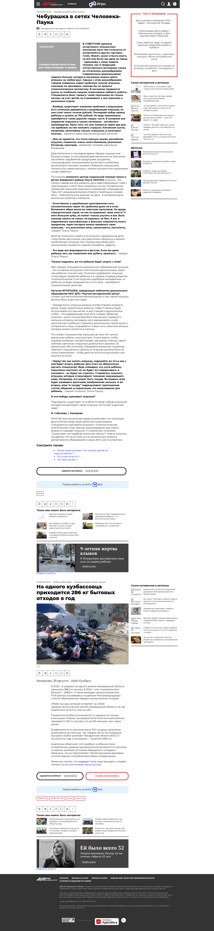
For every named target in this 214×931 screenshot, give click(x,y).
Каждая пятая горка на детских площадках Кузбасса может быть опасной (64, 535)
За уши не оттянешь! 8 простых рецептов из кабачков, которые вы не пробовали (160, 639)
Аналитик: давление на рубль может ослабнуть (159, 162)
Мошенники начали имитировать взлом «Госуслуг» (158, 153)
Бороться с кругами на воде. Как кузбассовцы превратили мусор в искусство (110, 830)
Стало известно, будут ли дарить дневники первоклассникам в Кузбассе (154, 45)
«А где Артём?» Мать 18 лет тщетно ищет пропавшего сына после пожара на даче (159, 108)
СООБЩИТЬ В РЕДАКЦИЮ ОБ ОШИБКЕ (75, 881)
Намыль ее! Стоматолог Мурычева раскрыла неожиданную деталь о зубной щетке (159, 591)
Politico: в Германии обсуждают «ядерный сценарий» (157, 191)
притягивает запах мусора (85, 764)
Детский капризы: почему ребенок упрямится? (60, 515)
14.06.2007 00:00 (44, 12)
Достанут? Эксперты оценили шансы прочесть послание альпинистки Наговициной (160, 601)
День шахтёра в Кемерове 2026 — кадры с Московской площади (154, 21)
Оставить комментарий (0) (107, 776)
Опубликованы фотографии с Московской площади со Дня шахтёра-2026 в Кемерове (154, 33)
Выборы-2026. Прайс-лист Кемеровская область (133, 878)
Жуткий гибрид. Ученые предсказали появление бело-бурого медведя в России (160, 620)
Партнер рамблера (85, 920)
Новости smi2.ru (46, 573)
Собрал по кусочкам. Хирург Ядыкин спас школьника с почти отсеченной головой (160, 630)
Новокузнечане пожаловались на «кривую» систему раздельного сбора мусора (64, 821)
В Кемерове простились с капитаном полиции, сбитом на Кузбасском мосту (154, 56)
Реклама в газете (99, 878)
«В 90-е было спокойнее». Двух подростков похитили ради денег (158, 87)
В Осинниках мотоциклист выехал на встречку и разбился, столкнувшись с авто (154, 68)
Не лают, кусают (66, 459)
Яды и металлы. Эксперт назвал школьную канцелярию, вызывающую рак (157, 98)
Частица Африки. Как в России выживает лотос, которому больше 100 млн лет (159, 136)
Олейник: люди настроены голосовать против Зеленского (157, 172)
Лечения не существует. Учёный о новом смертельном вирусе (158, 609)
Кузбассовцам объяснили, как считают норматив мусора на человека (108, 821)
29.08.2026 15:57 (44, 582)
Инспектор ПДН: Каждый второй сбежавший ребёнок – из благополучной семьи (110, 516)
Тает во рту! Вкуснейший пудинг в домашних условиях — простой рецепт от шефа (158, 117)
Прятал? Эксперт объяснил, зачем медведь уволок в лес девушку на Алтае (158, 127)
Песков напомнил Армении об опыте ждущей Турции (159, 182)
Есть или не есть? (67, 456)
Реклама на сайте (80, 878)
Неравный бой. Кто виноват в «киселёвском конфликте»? (108, 524)
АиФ (39, 666)
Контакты (64, 878)
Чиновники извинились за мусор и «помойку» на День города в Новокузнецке (64, 830)
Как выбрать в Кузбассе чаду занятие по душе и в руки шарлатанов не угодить (62, 525)
